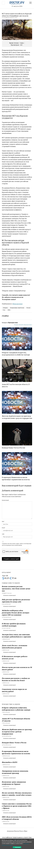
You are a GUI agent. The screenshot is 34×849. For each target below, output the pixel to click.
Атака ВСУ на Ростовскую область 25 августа (16, 385)
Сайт (3, 534)
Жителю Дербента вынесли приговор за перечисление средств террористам (17, 417)
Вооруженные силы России (17, 307)
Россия (28, 307)
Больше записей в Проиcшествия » (23, 324)
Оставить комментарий (9, 595)
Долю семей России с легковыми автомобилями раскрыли (14, 646)
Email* (3, 527)
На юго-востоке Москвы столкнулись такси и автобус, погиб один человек (17, 794)
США (9, 310)
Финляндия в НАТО (9, 762)
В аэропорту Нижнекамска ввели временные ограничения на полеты (16, 478)
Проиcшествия (17, 304)
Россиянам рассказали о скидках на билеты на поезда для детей (16, 679)
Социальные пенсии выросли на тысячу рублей (14, 690)
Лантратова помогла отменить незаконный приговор (15, 772)
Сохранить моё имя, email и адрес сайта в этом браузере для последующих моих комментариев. (16, 544)
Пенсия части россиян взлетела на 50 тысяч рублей (17, 668)
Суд (4, 310)
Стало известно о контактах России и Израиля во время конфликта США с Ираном (17, 806)
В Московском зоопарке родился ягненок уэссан (14, 657)
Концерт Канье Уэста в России (13, 448)
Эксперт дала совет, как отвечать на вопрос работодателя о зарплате (16, 635)
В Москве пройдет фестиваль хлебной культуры (14, 624)
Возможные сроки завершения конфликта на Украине (14, 783)
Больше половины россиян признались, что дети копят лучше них (16, 588)
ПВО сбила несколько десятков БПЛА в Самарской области (17, 818)
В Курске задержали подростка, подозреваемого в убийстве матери (16, 353)
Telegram (5, 307)
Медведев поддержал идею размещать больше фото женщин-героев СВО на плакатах (16, 612)
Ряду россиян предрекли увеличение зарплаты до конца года (16, 600)
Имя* (3, 521)
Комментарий (5, 500)
